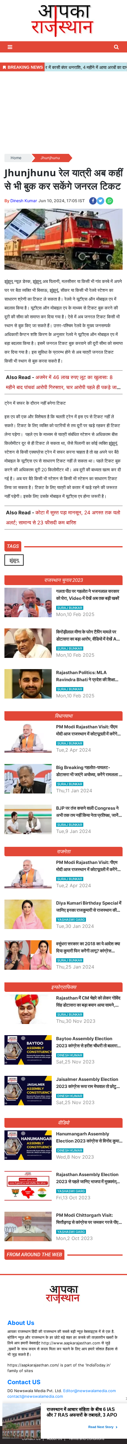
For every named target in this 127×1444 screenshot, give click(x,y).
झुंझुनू (14, 560)
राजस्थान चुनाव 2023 (63, 580)
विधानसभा (64, 716)
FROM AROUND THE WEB (34, 1254)
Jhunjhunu (50, 157)
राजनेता (64, 851)
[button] (11, 47)
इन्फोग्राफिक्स (63, 987)
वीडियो (63, 1123)
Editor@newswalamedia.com (89, 1390)
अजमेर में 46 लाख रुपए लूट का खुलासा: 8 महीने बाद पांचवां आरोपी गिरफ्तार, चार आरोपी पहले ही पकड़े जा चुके (61, 387)
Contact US (23, 1382)
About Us (20, 1322)
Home (16, 157)
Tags (13, 546)
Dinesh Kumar (23, 200)
